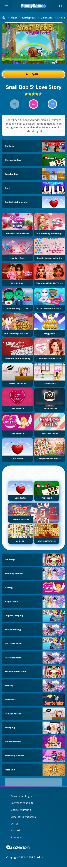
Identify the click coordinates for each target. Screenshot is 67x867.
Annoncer (17, 837)
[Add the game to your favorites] (59, 29)
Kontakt (15, 830)
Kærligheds (29, 17)
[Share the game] (14, 104)
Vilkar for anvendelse (23, 816)
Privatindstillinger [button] (21, 796)
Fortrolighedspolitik (22, 803)
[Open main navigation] (6, 6)
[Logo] (34, 6)
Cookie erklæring (21, 810)
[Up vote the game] (52, 104)
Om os (15, 823)
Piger (14, 17)
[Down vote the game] (33, 104)
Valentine (46, 17)
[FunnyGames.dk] (4, 17)
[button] (60, 6)
